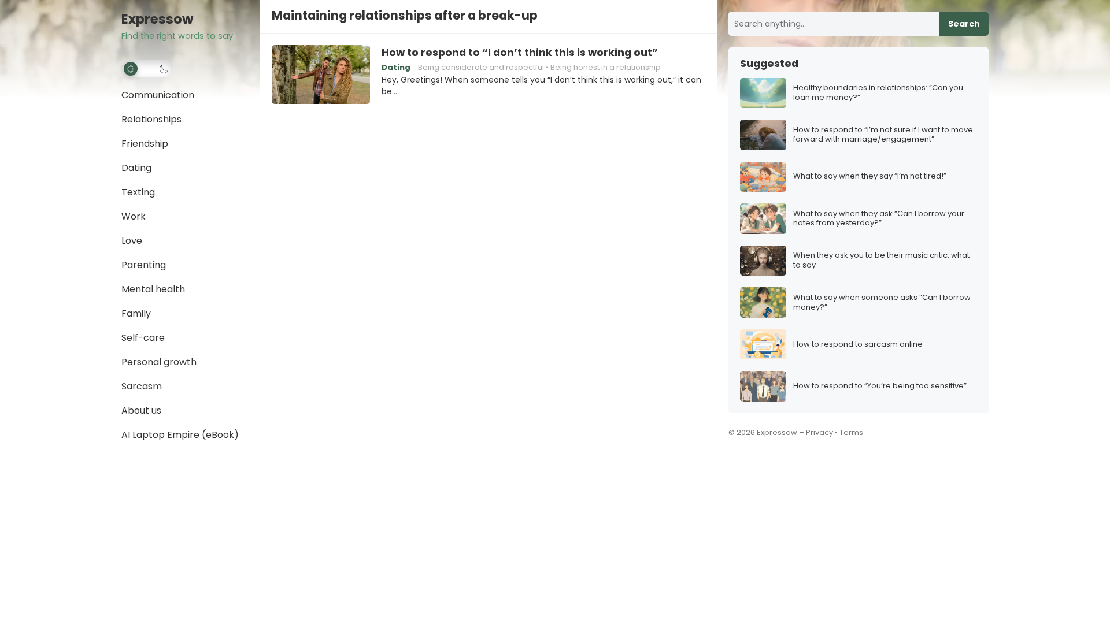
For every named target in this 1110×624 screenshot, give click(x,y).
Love (131, 240)
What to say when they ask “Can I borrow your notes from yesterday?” (878, 219)
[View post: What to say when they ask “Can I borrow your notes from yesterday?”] (763, 218)
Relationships (151, 119)
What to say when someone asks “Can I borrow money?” (882, 303)
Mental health (153, 289)
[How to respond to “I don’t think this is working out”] (321, 75)
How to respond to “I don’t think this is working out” (520, 53)
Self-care (143, 337)
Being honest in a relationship (605, 67)
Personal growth (159, 362)
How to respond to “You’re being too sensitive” (880, 386)
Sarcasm (141, 386)
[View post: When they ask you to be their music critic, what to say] (763, 261)
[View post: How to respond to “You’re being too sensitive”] (763, 386)
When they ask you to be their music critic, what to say (881, 260)
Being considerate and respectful (481, 67)
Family (136, 313)
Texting (138, 192)
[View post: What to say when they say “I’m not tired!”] (763, 177)
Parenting (143, 265)
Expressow (157, 19)
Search (964, 23)
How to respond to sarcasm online (858, 345)
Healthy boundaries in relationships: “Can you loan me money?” (878, 93)
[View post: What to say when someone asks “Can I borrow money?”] (763, 302)
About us (141, 410)
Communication (157, 95)
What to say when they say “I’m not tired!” (869, 176)
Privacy (819, 432)
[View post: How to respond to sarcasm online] (763, 344)
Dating (136, 167)
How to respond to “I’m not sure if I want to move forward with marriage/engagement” (883, 135)
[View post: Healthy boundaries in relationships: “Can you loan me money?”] (763, 93)
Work (133, 216)
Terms (851, 432)
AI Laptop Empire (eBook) (180, 434)
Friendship (144, 143)
